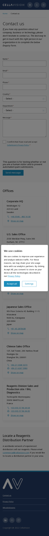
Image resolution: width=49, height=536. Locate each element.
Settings (29, 283)
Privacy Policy (14, 276)
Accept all (12, 283)
